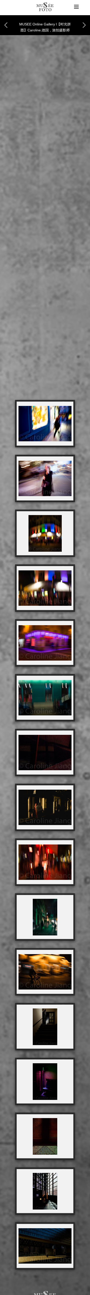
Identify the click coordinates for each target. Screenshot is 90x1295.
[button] (84, 25)
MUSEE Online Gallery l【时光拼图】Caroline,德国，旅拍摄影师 (45, 27)
